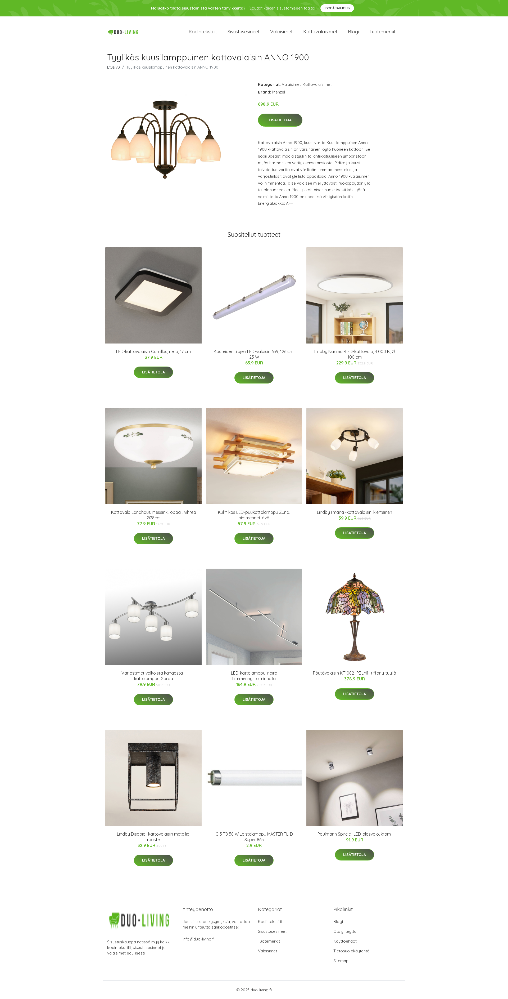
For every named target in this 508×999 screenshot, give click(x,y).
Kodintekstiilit (203, 32)
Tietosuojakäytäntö (351, 950)
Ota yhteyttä (344, 931)
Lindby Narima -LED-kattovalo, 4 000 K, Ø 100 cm (354, 354)
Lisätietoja (280, 120)
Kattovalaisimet (320, 32)
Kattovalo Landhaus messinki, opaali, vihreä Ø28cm (153, 515)
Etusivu (113, 67)
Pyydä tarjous (337, 8)
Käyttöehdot (345, 941)
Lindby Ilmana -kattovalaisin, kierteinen (354, 512)
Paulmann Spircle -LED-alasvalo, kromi (355, 834)
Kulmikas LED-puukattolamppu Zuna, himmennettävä (254, 515)
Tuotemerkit (382, 32)
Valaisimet (281, 32)
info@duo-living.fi (199, 939)
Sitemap (340, 960)
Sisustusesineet (244, 32)
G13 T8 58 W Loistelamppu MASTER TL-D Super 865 (254, 836)
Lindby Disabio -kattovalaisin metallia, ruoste (153, 836)
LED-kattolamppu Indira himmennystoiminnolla (254, 675)
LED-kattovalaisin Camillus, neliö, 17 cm (153, 351)
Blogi (353, 32)
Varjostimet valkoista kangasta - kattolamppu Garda (153, 675)
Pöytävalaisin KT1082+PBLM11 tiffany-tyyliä (354, 673)
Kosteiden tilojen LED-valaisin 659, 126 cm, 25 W (254, 354)
